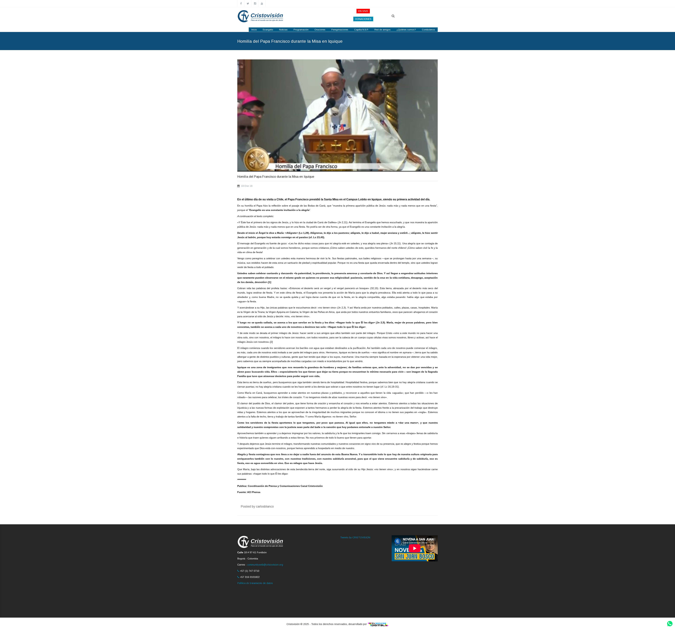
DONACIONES (363, 19)
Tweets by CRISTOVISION (355, 537)
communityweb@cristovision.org (265, 564)
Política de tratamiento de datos (255, 583)
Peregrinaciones (339, 29)
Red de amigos (382, 29)
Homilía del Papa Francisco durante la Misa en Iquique (275, 176)
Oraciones (319, 29)
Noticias (283, 29)
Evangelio (268, 29)
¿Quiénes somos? (406, 29)
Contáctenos (428, 29)
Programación (301, 29)
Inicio (254, 29)
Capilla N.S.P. (361, 29)
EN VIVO (363, 11)
